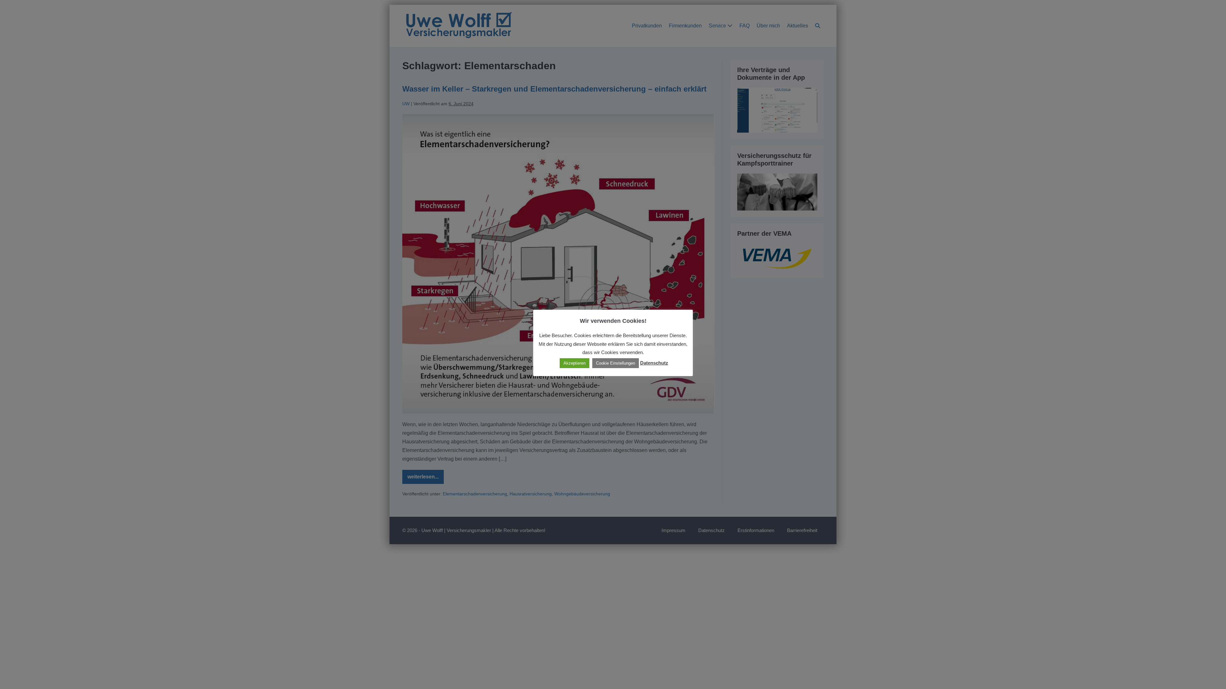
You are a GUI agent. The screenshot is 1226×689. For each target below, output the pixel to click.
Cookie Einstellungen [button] (615, 363)
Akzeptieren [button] (575, 363)
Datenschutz (654, 363)
